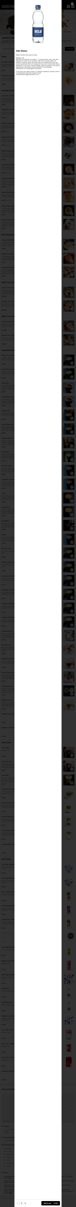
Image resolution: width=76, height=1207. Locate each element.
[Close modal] (72, 3)
